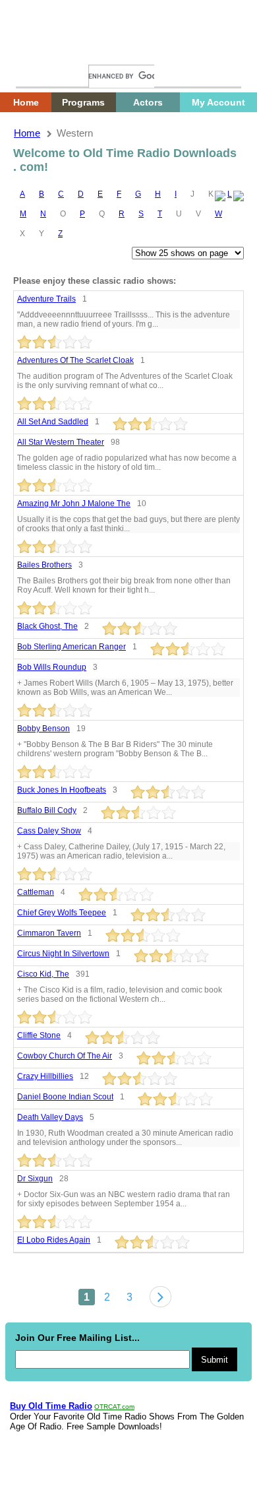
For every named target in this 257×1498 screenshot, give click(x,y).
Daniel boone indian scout (65, 1096)
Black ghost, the (47, 626)
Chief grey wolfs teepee (61, 912)
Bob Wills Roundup (51, 667)
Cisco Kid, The (43, 974)
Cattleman (35, 892)
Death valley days (50, 1117)
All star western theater (60, 442)
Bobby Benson (43, 728)
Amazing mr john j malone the (73, 503)
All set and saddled (52, 421)
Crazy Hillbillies (45, 1076)
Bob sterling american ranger (71, 646)
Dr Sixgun (35, 1178)
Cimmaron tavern (49, 933)
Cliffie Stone (39, 1035)
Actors (148, 102)
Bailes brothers (44, 565)
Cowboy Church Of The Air (64, 1055)
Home (36, 51)
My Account (218, 102)
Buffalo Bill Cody (46, 810)
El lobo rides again (53, 1240)
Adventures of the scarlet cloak (75, 360)
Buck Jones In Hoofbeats (61, 790)
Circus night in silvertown (63, 953)
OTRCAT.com (114, 1406)
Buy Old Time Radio (51, 1406)
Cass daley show (49, 830)
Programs (83, 102)
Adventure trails (46, 299)
